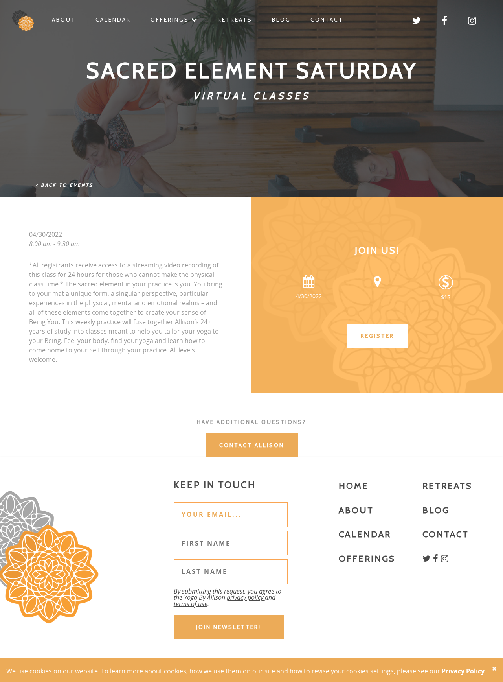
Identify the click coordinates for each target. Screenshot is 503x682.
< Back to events (64, 185)
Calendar (113, 19)
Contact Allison (251, 445)
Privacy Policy (463, 671)
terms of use (190, 603)
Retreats (235, 19)
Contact (326, 19)
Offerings (171, 19)
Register (377, 335)
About (64, 19)
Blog (281, 19)
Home (354, 486)
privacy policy (246, 597)
